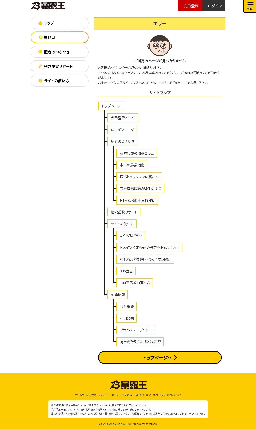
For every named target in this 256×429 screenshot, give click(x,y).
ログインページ (122, 129)
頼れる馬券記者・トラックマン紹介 (145, 259)
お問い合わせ (174, 395)
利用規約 (127, 318)
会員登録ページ (123, 117)
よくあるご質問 (131, 235)
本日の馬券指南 (132, 164)
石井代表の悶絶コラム (137, 153)
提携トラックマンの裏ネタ (139, 176)
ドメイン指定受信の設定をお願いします (150, 247)
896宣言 (126, 271)
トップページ (111, 106)
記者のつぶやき (123, 141)
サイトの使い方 (122, 223)
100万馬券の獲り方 (135, 282)
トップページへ (157, 357)
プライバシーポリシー (136, 329)
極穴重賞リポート (124, 212)
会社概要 (127, 306)
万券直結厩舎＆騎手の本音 (141, 188)
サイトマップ (159, 395)
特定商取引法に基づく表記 (140, 341)
